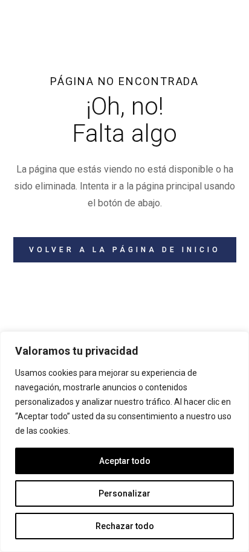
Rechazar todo (124, 526)
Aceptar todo (124, 461)
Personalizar (124, 493)
